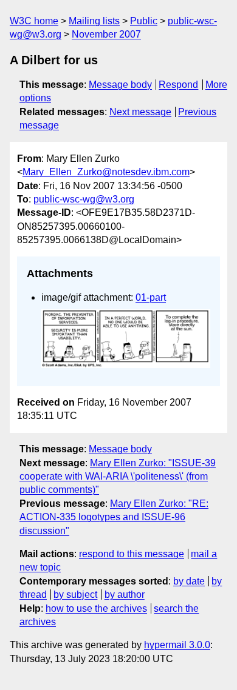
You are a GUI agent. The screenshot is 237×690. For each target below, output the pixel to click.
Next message (140, 112)
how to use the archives (96, 608)
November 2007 (106, 34)
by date (189, 581)
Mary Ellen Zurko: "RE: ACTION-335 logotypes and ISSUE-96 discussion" (113, 517)
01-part (151, 297)
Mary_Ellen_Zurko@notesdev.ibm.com (106, 172)
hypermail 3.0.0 (177, 645)
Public (143, 21)
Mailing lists (94, 21)
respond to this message (131, 554)
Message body (120, 84)
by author (125, 594)
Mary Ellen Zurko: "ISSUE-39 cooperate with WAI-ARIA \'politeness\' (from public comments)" (117, 476)
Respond (178, 84)
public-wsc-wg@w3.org (83, 199)
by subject (75, 594)
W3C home (34, 21)
